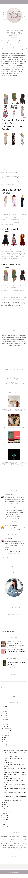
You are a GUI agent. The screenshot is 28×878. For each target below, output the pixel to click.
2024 (4, 711)
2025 (4, 709)
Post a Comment (7, 558)
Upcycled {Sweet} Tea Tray (10, 756)
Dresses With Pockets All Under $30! (13, 748)
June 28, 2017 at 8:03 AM (11, 521)
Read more (15, 647)
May (5, 802)
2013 (4, 820)
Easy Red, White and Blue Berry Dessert (14, 746)
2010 (4, 826)
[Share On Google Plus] (21, 373)
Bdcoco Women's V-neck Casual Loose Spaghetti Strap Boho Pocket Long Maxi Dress (13, 218)
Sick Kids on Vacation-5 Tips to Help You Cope (15, 750)
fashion (18, 369)
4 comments (4, 374)
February (6, 809)
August (6, 737)
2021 (4, 717)
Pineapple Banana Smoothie (10, 744)
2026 (4, 707)
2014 (4, 817)
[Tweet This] (17, 373)
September (7, 735)
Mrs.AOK (7, 538)
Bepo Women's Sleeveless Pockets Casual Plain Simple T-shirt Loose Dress (14, 286)
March (5, 806)
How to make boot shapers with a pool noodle (15, 772)
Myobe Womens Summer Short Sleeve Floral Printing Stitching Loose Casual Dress (13, 298)
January (6, 811)
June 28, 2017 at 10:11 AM (12, 534)
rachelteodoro (9, 525)
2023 (4, 713)
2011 (4, 824)
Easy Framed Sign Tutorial (10, 762)
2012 (4, 822)
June (5, 742)
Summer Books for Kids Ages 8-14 (12, 800)
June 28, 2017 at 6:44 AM (11, 504)
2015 (4, 815)
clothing (12, 369)
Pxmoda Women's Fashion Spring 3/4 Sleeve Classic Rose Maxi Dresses (13, 177)
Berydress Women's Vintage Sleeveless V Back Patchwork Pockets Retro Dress (13, 254)
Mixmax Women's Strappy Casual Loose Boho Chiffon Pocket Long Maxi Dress (13, 215)
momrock (7, 494)
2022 (4, 715)
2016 (4, 813)
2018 (4, 724)
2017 (4, 726)
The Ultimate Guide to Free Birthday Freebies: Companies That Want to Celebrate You (16, 651)
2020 (4, 720)
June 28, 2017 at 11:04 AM (12, 554)
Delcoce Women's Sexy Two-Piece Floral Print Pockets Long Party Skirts (12, 250)
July (5, 739)
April (5, 804)
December (6, 728)
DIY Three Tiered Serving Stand (12, 778)
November (6, 731)
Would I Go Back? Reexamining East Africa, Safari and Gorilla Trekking (16, 662)
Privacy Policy (5, 862)
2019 (4, 722)
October (6, 733)
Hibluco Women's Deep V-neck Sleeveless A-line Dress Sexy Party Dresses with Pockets (13, 257)
